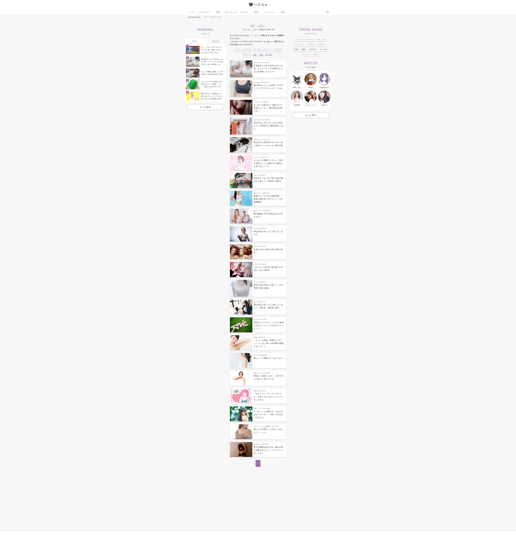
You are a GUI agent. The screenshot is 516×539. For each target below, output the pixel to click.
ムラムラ (277, 50)
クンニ (306, 54)
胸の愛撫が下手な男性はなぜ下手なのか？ (268, 215)
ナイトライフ (204, 12)
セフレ (315, 54)
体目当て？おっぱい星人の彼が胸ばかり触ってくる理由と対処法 (268, 179)
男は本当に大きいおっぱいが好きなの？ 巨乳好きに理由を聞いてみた (269, 126)
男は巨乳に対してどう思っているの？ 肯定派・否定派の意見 (268, 306)
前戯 (261, 55)
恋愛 (218, 12)
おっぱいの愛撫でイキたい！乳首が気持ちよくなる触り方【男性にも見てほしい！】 (268, 163)
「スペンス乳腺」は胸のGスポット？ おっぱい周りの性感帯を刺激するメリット (269, 343)
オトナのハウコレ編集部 (262, 426)
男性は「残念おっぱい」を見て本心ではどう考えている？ (268, 377)
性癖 (255, 55)
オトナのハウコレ (194, 17)
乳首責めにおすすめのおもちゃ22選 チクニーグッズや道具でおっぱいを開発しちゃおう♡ (268, 69)
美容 (256, 12)
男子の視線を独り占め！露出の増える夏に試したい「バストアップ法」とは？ (268, 450)
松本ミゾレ (257, 139)
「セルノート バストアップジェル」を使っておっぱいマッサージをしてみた (268, 397)
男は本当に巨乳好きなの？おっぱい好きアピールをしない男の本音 (268, 143)
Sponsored (257, 62)
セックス (257, 50)
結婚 (283, 12)
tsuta (255, 175)
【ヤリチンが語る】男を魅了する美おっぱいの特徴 (268, 268)
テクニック (267, 50)
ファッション (269, 12)
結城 (255, 337)
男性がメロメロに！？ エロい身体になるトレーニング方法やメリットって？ (269, 325)
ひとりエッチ (230, 12)
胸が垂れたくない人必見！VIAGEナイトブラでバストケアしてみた (268, 86)
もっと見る (205, 107)
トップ (192, 12)
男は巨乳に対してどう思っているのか (268, 233)
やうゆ (256, 228)
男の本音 (269, 55)
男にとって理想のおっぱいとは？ (268, 358)
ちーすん (257, 102)
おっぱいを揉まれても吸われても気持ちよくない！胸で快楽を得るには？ (268, 108)
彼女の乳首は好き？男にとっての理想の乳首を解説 (268, 286)
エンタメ (244, 12)
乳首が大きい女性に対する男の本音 (268, 250)
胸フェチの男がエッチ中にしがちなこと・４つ (268, 430)
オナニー (247, 55)
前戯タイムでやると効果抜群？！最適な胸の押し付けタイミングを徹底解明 (268, 199)
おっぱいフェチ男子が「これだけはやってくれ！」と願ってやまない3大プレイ (268, 415)
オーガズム (323, 49)
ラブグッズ (247, 50)
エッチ (237, 50)
